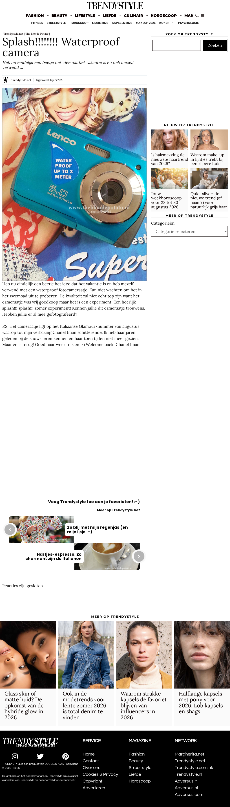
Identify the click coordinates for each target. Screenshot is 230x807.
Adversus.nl (186, 788)
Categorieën (163, 223)
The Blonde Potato (37, 33)
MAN (189, 15)
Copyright (92, 781)
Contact (91, 761)
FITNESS (37, 23)
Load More (74, 602)
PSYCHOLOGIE (188, 23)
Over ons (91, 767)
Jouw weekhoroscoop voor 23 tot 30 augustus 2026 (166, 200)
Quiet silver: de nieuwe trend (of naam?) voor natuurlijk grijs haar (208, 200)
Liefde (109, 15)
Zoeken (215, 45)
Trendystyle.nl (188, 774)
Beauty (59, 15)
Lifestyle (85, 15)
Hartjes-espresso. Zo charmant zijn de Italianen (53, 556)
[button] (202, 15)
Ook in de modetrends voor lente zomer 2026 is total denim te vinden (84, 705)
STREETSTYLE (56, 23)
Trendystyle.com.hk (194, 767)
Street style (140, 767)
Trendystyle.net (13, 33)
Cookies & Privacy (100, 774)
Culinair (133, 15)
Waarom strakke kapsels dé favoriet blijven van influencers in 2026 (144, 705)
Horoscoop (164, 15)
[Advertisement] (74, 389)
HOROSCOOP (78, 23)
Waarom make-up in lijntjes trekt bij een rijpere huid (207, 159)
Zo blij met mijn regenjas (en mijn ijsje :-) (97, 529)
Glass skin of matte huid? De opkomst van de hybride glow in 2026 (24, 705)
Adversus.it (186, 781)
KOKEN (164, 23)
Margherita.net (189, 754)
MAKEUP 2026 (146, 23)
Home (89, 754)
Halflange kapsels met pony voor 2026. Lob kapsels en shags (201, 702)
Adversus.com (189, 794)
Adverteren (94, 788)
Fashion (35, 15)
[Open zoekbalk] (197, 15)
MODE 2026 (100, 23)
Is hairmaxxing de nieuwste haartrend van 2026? (169, 159)
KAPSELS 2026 (122, 23)
